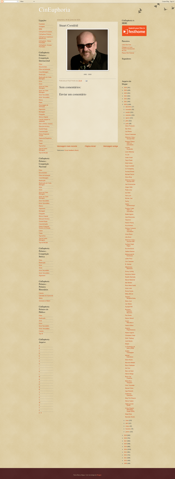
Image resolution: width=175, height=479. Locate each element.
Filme (40, 64)
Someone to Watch (44, 301)
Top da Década (43, 153)
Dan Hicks (128, 129)
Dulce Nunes (129, 360)
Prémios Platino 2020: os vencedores (129, 143)
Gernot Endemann (130, 134)
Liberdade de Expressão (46, 295)
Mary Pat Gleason (130, 398)
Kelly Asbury (129, 163)
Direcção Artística (44, 126)
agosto (128, 118)
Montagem (42, 112)
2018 (125, 438)
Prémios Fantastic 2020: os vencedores (130, 230)
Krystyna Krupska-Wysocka (128, 311)
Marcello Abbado (130, 362)
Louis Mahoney (129, 152)
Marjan (127, 344)
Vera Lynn (128, 195)
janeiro (128, 432)
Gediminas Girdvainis (129, 394)
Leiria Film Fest (126, 44)
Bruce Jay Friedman (128, 377)
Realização (42, 74)
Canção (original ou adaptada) (44, 120)
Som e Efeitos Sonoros (46, 123)
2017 (125, 441)
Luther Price (128, 258)
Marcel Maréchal (130, 280)
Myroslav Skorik (130, 417)
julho (127, 121)
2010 (125, 460)
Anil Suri (127, 368)
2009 (125, 463)
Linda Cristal (128, 157)
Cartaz (41, 141)
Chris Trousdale (129, 385)
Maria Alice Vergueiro (128, 381)
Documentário (43, 67)
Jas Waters (128, 304)
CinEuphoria (54, 9)
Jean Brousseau (130, 217)
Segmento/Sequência (45, 138)
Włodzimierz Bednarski (129, 267)
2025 (125, 90)
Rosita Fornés (129, 291)
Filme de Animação (44, 69)
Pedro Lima (128, 190)
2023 (125, 96)
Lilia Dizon (128, 237)
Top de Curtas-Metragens (43, 149)
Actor (40, 81)
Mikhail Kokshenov (129, 356)
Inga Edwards (129, 391)
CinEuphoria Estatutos (45, 31)
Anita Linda (128, 288)
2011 (125, 458)
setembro (128, 115)
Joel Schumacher (130, 184)
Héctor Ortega (129, 374)
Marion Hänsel (129, 318)
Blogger (99, 475)
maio (127, 420)
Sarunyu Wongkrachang (130, 297)
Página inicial (90, 146)
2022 (125, 98)
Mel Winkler (128, 282)
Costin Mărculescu (129, 321)
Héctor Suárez (129, 401)
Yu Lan (127, 154)
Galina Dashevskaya (130, 204)
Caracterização (43, 131)
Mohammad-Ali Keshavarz (129, 255)
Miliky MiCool (129, 294)
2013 (125, 452)
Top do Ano (42, 146)
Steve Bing (128, 177)
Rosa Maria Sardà (130, 285)
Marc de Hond (129, 371)
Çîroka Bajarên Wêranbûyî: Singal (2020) (129, 409)
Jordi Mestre (128, 341)
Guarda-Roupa (43, 129)
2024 (125, 93)
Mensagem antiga (110, 146)
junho (127, 123)
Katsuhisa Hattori (130, 274)
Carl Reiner (128, 131)
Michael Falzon (129, 174)
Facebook (42, 24)
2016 (125, 443)
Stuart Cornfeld (129, 166)
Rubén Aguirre (129, 214)
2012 (125, 455)
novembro (129, 109)
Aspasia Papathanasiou (130, 328)
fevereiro (128, 429)
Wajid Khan (128, 414)
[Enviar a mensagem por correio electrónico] (86, 81)
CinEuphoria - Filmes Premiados (45, 41)
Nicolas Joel (128, 198)
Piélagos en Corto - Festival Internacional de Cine (128, 48)
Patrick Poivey (129, 222)
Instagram (42, 26)
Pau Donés (128, 315)
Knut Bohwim (129, 225)
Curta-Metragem (43, 72)
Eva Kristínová (129, 248)
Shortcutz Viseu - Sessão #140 (130, 240)
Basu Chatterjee (130, 365)
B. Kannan (128, 264)
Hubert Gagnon (129, 332)
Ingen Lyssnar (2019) (129, 404)
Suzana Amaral (129, 171)
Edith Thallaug (129, 338)
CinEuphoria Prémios (45, 34)
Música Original (43, 117)
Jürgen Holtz (129, 187)
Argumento (42, 109)
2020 (125, 104)
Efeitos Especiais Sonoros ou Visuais (44, 227)
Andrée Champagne (129, 351)
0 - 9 (40, 413)
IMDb (40, 29)
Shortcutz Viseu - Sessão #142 (130, 137)
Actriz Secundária (44, 97)
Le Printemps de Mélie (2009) (130, 347)
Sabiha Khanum (129, 251)
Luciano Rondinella (129, 148)
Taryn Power (128, 160)
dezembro (129, 107)
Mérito (41, 298)
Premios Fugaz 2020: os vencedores (129, 210)
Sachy (127, 201)
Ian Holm (127, 193)
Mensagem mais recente (67, 146)
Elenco (41, 100)
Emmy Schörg (129, 271)
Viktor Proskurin (130, 126)
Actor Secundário (44, 95)
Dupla (40, 102)
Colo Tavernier (129, 261)
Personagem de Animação (43, 105)
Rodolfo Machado (130, 277)
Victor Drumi (128, 234)
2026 (125, 87)
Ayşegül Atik (129, 306)
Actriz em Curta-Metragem (44, 91)
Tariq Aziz (128, 220)
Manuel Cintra (129, 388)
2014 (125, 449)
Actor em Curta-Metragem (43, 87)
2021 (125, 101)
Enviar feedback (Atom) (71, 150)
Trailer (41, 143)
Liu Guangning (129, 168)
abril (127, 423)
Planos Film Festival (128, 53)
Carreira (41, 293)
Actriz (40, 84)
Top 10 (41, 333)
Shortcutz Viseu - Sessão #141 (130, 180)
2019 (125, 435)
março (128, 426)
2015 (125, 446)
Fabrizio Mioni (129, 325)
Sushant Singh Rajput (129, 245)
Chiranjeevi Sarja (130, 335)
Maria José (128, 301)
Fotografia (42, 114)
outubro (128, 112)
